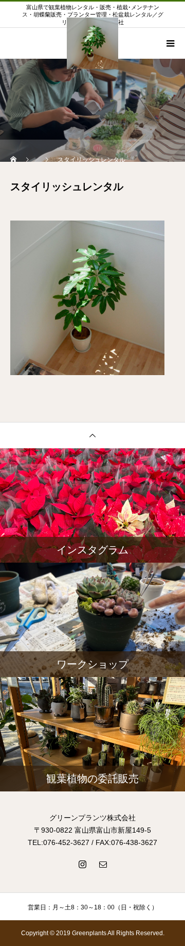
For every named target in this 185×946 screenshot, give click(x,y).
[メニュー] (169, 43)
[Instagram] (82, 864)
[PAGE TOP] (92, 435)
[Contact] (103, 864)
